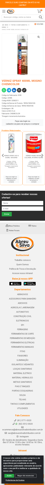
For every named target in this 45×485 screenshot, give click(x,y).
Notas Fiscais (14, 230)
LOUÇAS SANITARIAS (22, 369)
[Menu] (4, 11)
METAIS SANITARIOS (22, 382)
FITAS (22, 351)
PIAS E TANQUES (22, 386)
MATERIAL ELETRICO (22, 373)
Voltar (39, 24)
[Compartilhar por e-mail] (19, 90)
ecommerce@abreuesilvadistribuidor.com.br (22, 429)
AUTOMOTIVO (22, 312)
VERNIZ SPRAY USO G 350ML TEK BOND (11, 156)
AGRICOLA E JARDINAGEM (22, 307)
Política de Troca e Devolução (22, 269)
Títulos (33, 226)
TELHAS (22, 399)
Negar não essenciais (25, 476)
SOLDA (22, 395)
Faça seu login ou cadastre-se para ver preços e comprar (22, 122)
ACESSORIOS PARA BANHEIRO (22, 299)
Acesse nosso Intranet (22, 273)
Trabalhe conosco (23, 260)
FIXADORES (22, 356)
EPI (22, 325)
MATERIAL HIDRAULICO (22, 377)
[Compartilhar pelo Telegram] (9, 90)
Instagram (24, 436)
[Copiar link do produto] (24, 90)
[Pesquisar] (40, 17)
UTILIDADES (22, 408)
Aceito (9, 476)
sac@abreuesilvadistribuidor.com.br (24, 433)
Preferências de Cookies (15, 480)
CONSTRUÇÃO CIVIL (23, 316)
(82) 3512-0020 (25, 424)
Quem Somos (22, 264)
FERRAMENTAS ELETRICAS (22, 342)
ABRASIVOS (22, 294)
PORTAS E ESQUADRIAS (22, 391)
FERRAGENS (22, 329)
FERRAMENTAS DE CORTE (22, 334)
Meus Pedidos (14, 226)
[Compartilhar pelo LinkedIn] (14, 90)
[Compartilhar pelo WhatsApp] (4, 90)
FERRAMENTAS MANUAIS (22, 347)
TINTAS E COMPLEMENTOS (22, 404)
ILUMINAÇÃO (22, 360)
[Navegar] (3, 155)
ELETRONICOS (22, 321)
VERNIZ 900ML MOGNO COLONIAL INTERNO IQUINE (33, 156)
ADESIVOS (22, 303)
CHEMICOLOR (15, 114)
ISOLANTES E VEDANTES (23, 364)
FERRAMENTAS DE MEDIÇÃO (22, 338)
